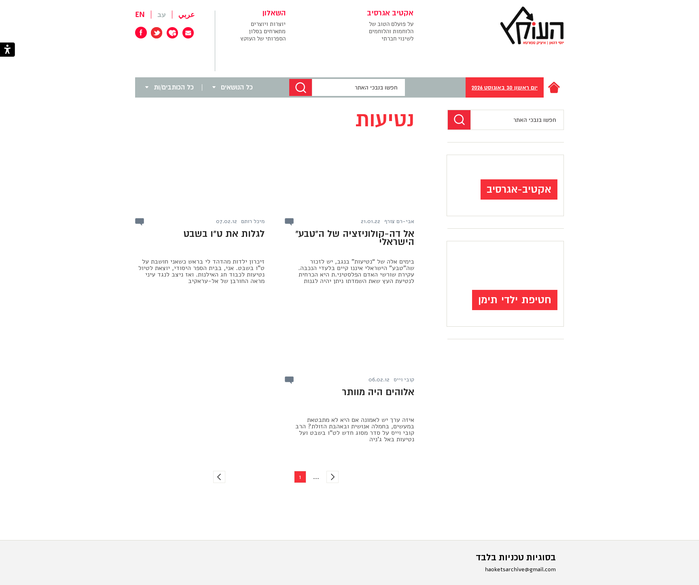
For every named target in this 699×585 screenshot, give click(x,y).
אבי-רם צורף (399, 221)
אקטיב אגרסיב (390, 13)
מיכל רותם (253, 221)
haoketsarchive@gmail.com (520, 569)
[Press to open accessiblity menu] (7, 50)
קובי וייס (404, 380)
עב (161, 15)
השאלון (274, 13)
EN (140, 15)
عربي (186, 15)
